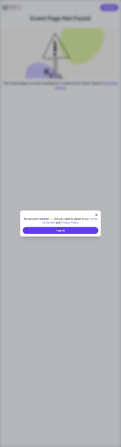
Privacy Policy (69, 222)
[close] (96, 215)
